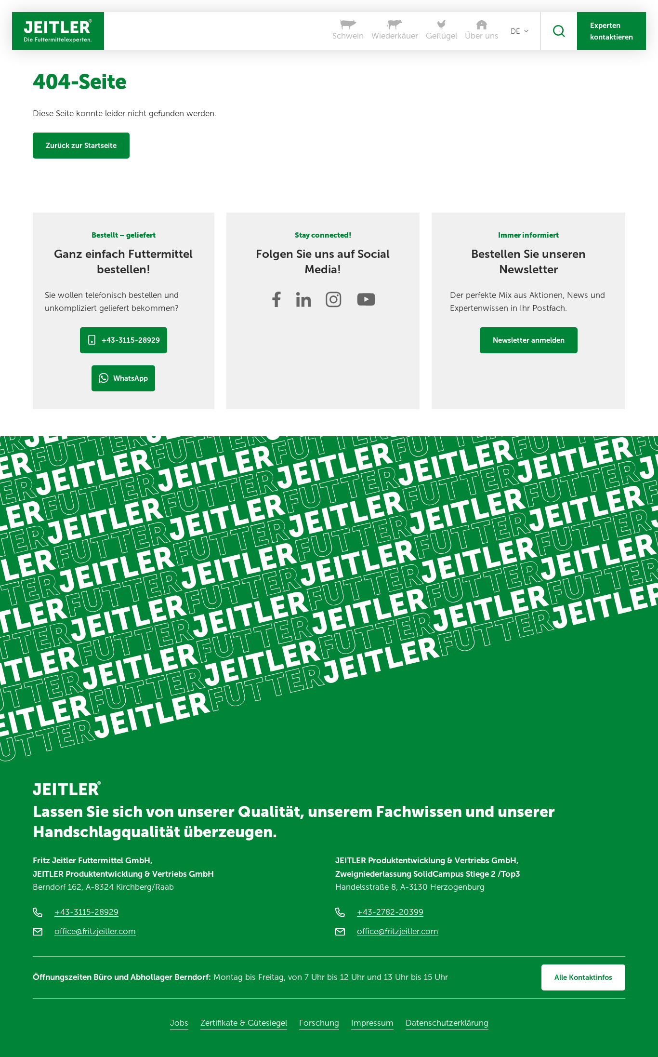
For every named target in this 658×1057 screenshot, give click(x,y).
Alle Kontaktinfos (583, 977)
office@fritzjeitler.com (95, 931)
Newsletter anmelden (529, 340)
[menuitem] (519, 31)
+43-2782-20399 (390, 912)
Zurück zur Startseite (81, 145)
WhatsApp (130, 378)
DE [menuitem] (515, 31)
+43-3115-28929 (131, 340)
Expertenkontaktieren (611, 31)
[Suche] (559, 31)
